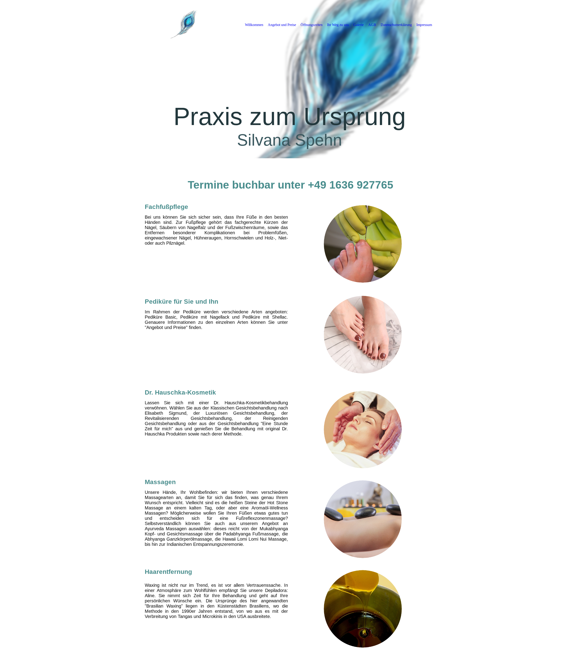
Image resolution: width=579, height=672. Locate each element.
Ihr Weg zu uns (338, 25)
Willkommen (254, 25)
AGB (372, 25)
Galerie (358, 25)
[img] (182, 24)
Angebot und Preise (282, 25)
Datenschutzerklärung (396, 25)
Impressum (424, 25)
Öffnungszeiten (312, 25)
